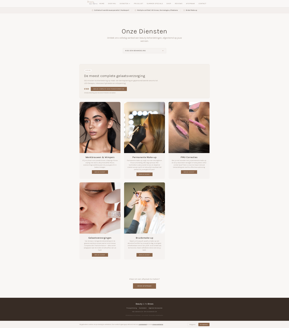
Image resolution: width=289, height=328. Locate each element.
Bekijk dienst (100, 172)
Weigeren (192, 324)
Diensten (124, 4)
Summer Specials (155, 4)
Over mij (112, 4)
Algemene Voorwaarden (156, 308)
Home (101, 4)
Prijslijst (138, 4)
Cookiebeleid (142, 308)
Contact (202, 4)
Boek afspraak (144, 286)
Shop (169, 4)
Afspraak (190, 4)
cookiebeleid (143, 324)
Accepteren (204, 324)
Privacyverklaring (131, 308)
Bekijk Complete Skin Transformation (108, 89)
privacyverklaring (157, 324)
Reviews (179, 4)
